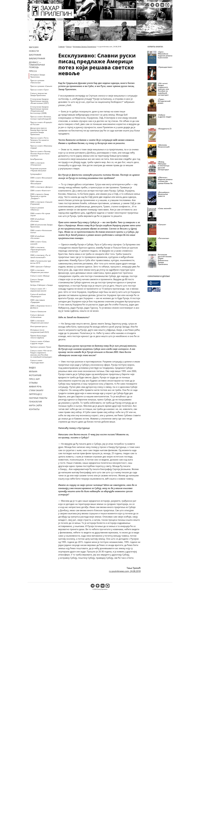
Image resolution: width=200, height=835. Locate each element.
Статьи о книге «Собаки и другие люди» (39, 342)
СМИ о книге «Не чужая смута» (40, 214)
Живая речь (35, 386)
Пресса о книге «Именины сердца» (41, 147)
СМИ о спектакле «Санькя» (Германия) (41, 203)
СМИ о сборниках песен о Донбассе (41, 306)
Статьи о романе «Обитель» (37, 208)
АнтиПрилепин (36, 159)
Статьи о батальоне (38, 311)
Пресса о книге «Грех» (39, 89)
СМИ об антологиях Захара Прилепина (41, 225)
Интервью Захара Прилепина (37, 75)
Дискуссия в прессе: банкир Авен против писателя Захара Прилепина (38, 131)
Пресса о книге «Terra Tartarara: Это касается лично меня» (39, 140)
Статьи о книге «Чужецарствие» (37, 361)
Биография (35, 54)
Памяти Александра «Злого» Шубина (38, 336)
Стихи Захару (36, 390)
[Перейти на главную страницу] (52, 16)
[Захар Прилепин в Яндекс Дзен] (157, 5)
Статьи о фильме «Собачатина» (37, 316)
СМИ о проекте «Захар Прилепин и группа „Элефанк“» (39, 196)
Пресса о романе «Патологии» (37, 81)
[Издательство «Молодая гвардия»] (160, 283)
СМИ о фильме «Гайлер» (40, 266)
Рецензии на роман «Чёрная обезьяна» (38, 169)
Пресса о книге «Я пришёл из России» (41, 123)
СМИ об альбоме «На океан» (37, 237)
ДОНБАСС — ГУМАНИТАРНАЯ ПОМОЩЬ (37, 65)
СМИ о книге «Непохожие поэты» (41, 231)
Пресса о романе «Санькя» (41, 86)
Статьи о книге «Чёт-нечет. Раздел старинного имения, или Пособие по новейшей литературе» (41, 353)
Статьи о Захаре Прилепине (36, 280)
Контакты (34, 409)
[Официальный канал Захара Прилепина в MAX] (167, 5)
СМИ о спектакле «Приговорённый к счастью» (38, 249)
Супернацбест (36, 174)
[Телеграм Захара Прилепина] (152, 5)
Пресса (33, 71)
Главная (61, 46)
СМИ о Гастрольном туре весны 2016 (40, 262)
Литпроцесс (35, 394)
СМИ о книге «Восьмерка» (41, 177)
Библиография (37, 58)
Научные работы (38, 398)
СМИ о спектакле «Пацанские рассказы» (39, 271)
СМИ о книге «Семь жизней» (38, 242)
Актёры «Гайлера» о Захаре (41, 285)
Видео (32, 367)
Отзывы (33, 382)
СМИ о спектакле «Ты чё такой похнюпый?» (40, 256)
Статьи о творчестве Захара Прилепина (38, 94)
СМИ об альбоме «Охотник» (37, 220)
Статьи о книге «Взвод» (40, 276)
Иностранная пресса (38, 326)
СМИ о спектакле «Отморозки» (37, 164)
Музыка (33, 371)
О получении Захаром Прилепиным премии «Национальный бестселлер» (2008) (39, 110)
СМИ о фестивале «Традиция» (37, 301)
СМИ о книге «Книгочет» (40, 190)
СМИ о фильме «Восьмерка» (36, 182)
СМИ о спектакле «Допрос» (41, 187)
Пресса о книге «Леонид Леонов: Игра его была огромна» (40, 153)
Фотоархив (35, 375)
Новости (34, 51)
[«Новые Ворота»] (160, 289)
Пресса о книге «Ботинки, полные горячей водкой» (40, 117)
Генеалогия (35, 401)
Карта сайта (35, 405)
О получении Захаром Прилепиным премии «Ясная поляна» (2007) (39, 101)
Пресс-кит (34, 379)
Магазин (34, 47)
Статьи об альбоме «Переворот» (38, 295)
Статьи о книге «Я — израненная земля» (38, 289)
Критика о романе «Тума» (40, 347)
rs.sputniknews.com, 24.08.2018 (125, 571)
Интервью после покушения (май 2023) (39, 331)
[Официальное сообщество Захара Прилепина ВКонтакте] (162, 5)
